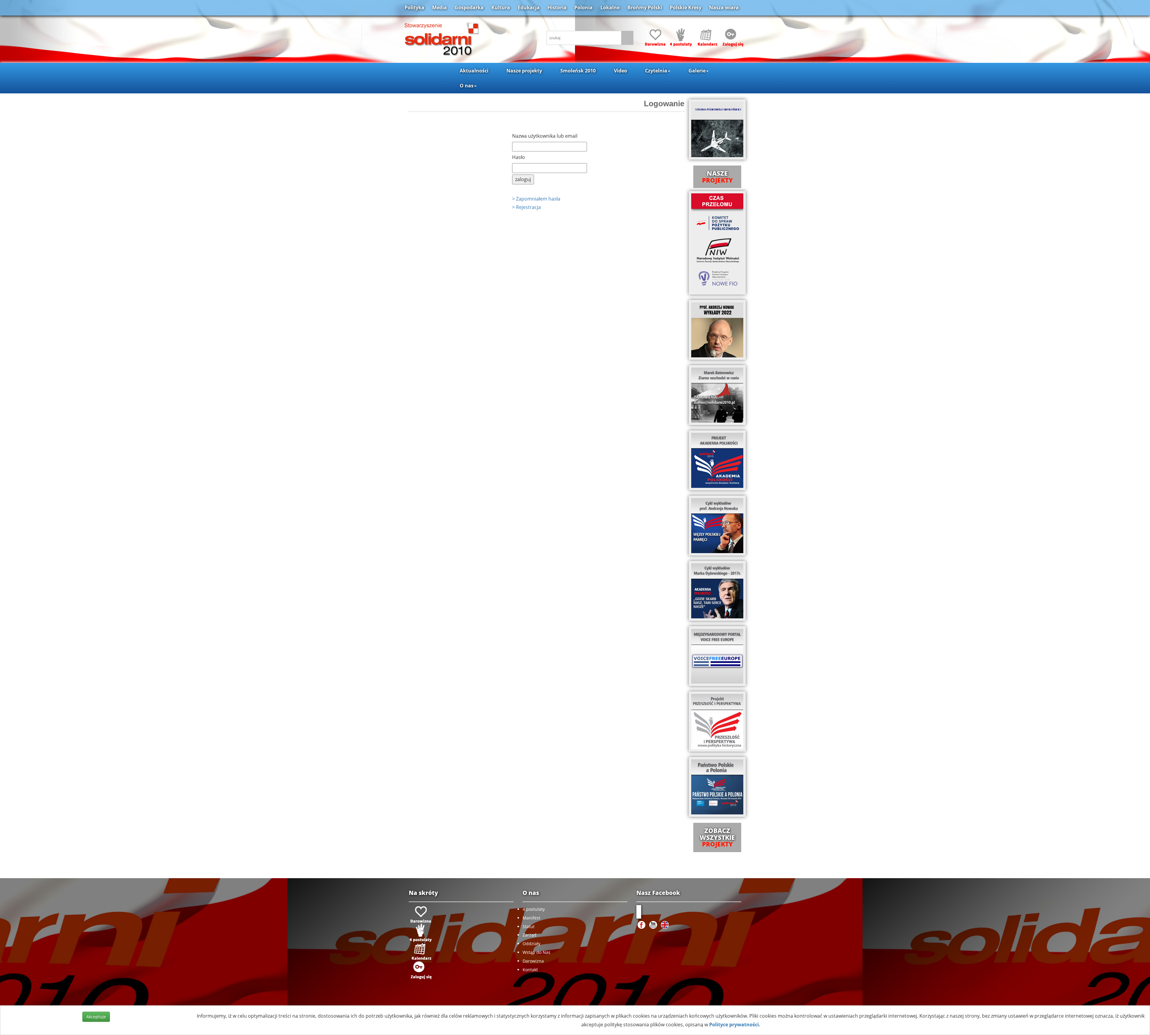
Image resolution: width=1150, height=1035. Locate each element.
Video (620, 70)
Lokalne (610, 7)
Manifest (531, 918)
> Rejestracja (526, 207)
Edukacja (529, 7)
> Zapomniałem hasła (536, 198)
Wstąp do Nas (536, 952)
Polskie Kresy (685, 7)
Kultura (500, 7)
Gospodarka (469, 7)
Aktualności (474, 70)
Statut (529, 926)
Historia (557, 7)
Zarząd (529, 935)
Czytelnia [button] (656, 70)
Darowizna (533, 961)
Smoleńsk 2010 (578, 70)
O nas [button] (466, 85)
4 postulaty (534, 909)
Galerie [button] (697, 70)
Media (439, 7)
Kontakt (530, 969)
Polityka (414, 7)
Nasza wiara (724, 7)
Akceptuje (96, 1016)
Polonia (583, 7)
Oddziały (531, 943)
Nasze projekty (524, 70)
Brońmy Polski (644, 7)
